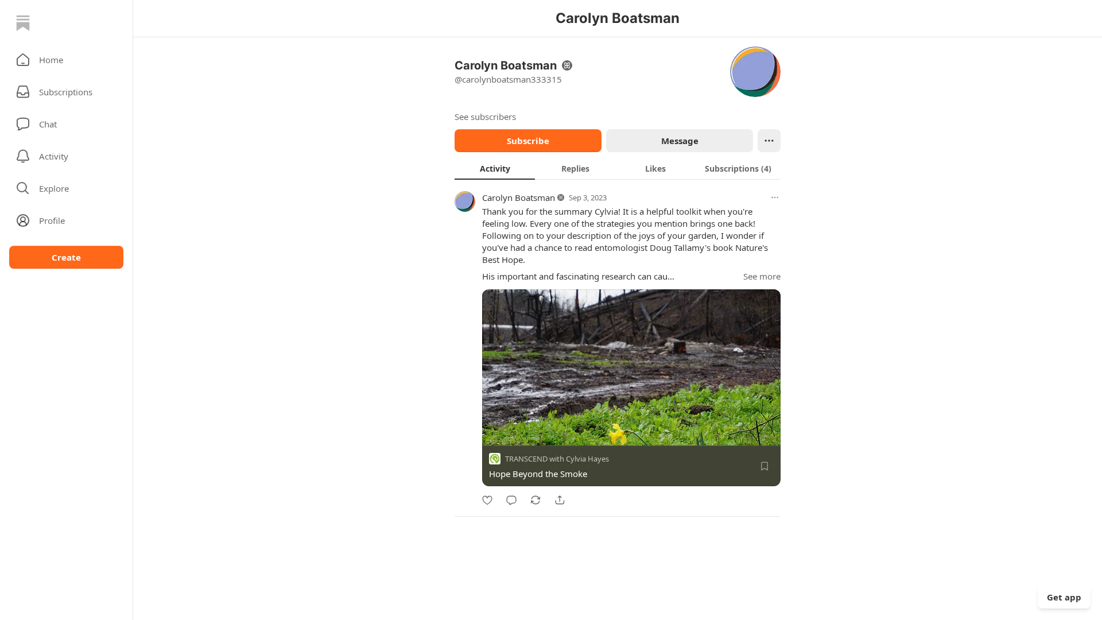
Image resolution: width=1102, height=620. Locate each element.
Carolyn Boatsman (518, 197)
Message (680, 140)
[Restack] (535, 500)
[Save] (764, 466)
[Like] (487, 500)
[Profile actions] (769, 140)
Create (66, 257)
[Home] (23, 23)
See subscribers (485, 116)
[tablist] (618, 168)
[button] (66, 59)
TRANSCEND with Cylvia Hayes (557, 459)
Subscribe (528, 140)
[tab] (495, 168)
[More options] (775, 197)
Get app (1064, 597)
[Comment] (511, 500)
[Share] (559, 500)
